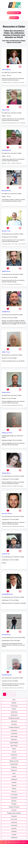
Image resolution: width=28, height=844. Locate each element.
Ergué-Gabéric (14, 742)
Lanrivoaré (14, 825)
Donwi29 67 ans (6, 150)
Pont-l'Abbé (14, 736)
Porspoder (14, 816)
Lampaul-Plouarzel (14, 807)
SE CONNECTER (14, 17)
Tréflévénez (14, 837)
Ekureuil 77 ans (6, 231)
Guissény (14, 810)
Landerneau (14, 712)
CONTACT (24, 842)
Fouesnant (14, 730)
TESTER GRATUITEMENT (14, 12)
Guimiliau (14, 831)
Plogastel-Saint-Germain (14, 813)
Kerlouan (14, 801)
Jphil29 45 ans (6, 271)
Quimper (14, 702)
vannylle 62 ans (6, 69)
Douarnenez (14, 715)
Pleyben (14, 788)
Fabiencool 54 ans (7, 432)
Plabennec (14, 739)
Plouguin (14, 804)
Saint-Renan (14, 745)
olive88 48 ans (6, 311)
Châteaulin (14, 779)
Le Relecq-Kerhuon (14, 727)
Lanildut (14, 834)
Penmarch (14, 770)
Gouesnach (14, 797)
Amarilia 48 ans (6, 473)
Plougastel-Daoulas (14, 718)
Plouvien (14, 785)
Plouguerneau (14, 764)
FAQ (6, 842)
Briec (14, 773)
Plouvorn (14, 791)
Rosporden (14, 755)
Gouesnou (14, 767)
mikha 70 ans (5, 110)
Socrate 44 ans (6, 634)
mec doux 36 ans (7, 513)
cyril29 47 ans (6, 554)
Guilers (14, 748)
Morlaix (14, 709)
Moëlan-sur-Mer (14, 761)
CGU (9, 842)
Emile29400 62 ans (7, 594)
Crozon (14, 752)
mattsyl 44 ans (6, 392)
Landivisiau (14, 733)
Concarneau (14, 706)
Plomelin (14, 782)
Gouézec (14, 828)
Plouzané (14, 724)
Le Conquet (14, 794)
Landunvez (14, 822)
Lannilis (14, 776)
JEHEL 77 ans (6, 352)
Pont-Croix (14, 819)
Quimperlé (14, 721)
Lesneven (14, 758)
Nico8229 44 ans (7, 675)
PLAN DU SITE (16, 842)
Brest (14, 699)
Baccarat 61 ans (6, 190)
